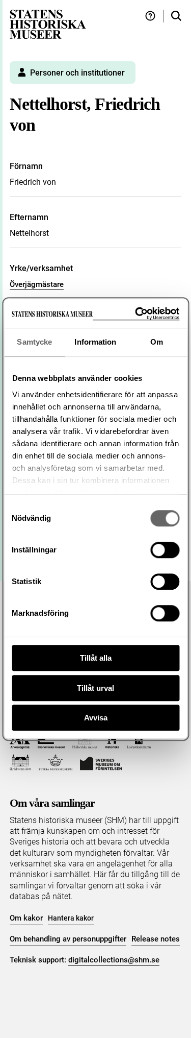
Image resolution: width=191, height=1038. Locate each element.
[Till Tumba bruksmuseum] (55, 762)
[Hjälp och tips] (150, 16)
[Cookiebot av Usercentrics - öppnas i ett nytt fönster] (136, 314)
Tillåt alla (96, 658)
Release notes (155, 939)
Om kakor (26, 918)
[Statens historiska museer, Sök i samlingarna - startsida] (48, 24)
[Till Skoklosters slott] (21, 762)
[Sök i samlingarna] (176, 16)
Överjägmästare (37, 284)
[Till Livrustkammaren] (139, 740)
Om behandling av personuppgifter (68, 939)
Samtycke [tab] (34, 341)
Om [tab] (156, 341)
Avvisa (95, 717)
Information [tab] (95, 341)
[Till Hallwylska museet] (84, 740)
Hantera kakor (71, 918)
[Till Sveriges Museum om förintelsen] (101, 762)
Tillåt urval (95, 688)
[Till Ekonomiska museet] (51, 740)
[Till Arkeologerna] (20, 740)
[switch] (164, 550)
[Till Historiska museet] (112, 740)
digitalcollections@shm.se (113, 959)
